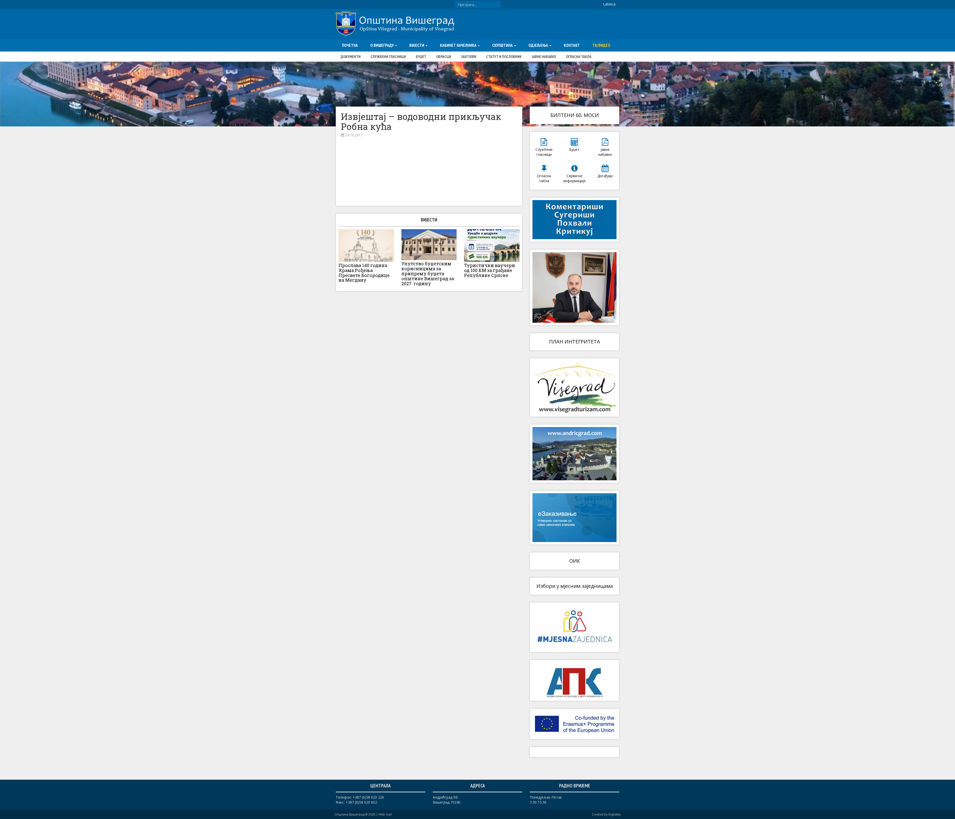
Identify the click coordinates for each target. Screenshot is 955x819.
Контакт (572, 45)
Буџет (421, 56)
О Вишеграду (382, 45)
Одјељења (538, 45)
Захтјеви (468, 56)
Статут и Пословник (504, 56)
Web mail (385, 814)
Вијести (417, 45)
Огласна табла (578, 56)
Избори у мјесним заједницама (574, 586)
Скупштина (503, 45)
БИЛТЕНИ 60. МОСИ (574, 115)
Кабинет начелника (458, 45)
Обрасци (443, 56)
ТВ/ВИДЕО (601, 45)
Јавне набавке (544, 56)
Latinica (609, 4)
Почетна (350, 45)
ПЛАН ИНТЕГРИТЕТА (574, 341)
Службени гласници (388, 56)
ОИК (574, 560)
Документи (351, 56)
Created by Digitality (606, 814)
